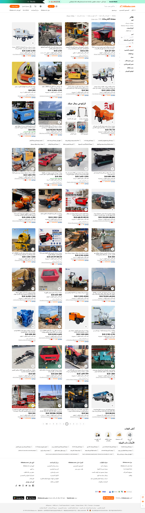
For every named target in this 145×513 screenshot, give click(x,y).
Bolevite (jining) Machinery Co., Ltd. (79, 416)
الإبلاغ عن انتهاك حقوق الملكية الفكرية (49, 478)
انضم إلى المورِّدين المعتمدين (27, 475)
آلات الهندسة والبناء (92, 15)
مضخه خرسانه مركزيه (45, 450)
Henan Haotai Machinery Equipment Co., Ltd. (23, 220)
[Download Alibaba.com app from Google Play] (18, 498)
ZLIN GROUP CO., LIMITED (108, 133)
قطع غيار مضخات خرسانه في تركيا (124, 454)
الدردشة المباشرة (54, 469)
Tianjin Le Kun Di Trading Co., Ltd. (26, 340)
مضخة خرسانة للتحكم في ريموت (125, 450)
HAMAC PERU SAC (110, 337)
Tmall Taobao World (64, 505)
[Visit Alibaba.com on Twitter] (26, 486)
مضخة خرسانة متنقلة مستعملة (37, 144)
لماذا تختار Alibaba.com (126, 466)
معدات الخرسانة (81, 15)
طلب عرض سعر (79, 469)
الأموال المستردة (54, 475)
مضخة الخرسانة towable (126, 446)
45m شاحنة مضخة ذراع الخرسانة (72, 140)
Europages (97, 505)
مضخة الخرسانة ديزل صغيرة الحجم (23, 446)
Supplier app (70, 498)
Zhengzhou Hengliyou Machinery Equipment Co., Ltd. (76, 340)
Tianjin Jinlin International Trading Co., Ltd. (77, 182)
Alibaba (114, 15)
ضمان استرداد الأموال (102, 469)
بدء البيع (32, 469)
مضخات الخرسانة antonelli (107, 450)
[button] (56, 6)
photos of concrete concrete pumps (27, 450)
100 (47, 423)
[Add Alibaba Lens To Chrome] (108, 498)
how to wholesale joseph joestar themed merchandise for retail (97, 454)
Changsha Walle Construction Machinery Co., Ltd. (103, 220)
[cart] (35, 6)
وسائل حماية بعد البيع (102, 475)
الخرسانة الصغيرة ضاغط (68, 144)
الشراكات (31, 478)
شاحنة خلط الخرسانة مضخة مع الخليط (105, 144)
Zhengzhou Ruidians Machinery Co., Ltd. (25, 260)
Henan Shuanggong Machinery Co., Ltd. (78, 223)
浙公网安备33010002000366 (100, 510)
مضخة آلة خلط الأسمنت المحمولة (85, 144)
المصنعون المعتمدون (78, 466)
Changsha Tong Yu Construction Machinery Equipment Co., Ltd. (23, 299)
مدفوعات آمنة (104, 466)
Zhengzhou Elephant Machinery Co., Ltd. (24, 178)
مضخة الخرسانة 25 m (88, 140)
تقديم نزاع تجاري (55, 472)
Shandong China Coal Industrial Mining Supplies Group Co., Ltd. (76, 93)
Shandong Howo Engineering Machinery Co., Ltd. (23, 377)
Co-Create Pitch (128, 469)
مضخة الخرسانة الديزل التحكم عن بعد (59, 446)
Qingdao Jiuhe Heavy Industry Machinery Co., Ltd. (103, 299)
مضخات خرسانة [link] (70, 15)
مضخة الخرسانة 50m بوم (92, 446)
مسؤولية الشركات (127, 472)
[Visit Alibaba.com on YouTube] (20, 486)
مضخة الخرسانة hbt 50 (77, 446)
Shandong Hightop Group (108, 180)
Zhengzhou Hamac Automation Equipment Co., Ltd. (23, 54)
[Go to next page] (43, 423)
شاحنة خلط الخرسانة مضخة (91, 450)
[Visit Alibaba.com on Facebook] (33, 486)
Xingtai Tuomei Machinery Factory (79, 56)
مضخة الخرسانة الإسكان (53, 144)
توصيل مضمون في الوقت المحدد (100, 472)
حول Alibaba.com (127, 462)
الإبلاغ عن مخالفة (54, 481)
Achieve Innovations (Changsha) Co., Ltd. (51, 416)
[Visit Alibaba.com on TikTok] (16, 486)
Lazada (72, 505)
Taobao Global (79, 505)
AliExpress (48, 505)
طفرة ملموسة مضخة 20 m (41, 446)
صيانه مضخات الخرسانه (75, 450)
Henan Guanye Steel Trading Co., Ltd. (105, 377)
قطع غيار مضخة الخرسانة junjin (54, 140)
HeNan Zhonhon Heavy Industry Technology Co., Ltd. (76, 379)
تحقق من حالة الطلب (29, 472)
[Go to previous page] (83, 423)
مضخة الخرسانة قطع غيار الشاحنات (105, 140)
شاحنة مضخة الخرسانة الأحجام (36, 140)
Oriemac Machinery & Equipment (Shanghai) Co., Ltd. (50, 133)
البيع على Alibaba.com (28, 466)
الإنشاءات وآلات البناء (104, 15)
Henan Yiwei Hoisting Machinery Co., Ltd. (104, 54)
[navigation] (126, 220)
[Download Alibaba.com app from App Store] (31, 498)
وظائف (130, 475)
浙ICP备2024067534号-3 (115, 510)
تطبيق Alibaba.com (43, 498)
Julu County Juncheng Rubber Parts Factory (50, 337)
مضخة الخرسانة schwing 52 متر (109, 446)
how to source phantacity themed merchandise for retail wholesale (62, 454)
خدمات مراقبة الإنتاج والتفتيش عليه (99, 478)
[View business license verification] (87, 510)
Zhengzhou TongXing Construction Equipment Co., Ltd (50, 300)
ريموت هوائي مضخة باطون (60, 450)
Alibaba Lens (125, 498)
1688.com (55, 505)
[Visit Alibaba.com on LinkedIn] (30, 486)
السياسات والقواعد (103, 481)
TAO (85, 505)
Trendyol (90, 505)
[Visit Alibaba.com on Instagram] (23, 486)
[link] (143, 497)
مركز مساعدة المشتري (53, 466)
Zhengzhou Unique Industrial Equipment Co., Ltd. (76, 299)
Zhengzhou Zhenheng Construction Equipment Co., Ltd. (50, 96)
